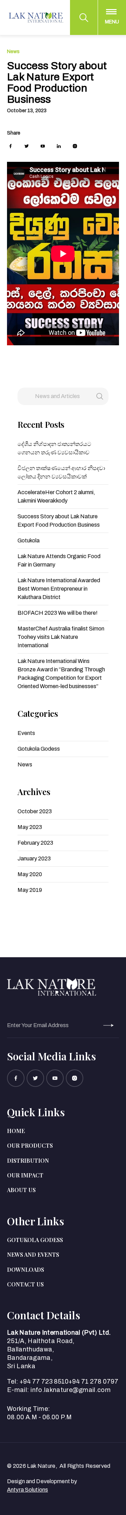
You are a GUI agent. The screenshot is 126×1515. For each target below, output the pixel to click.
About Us (21, 1189)
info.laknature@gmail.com (70, 1389)
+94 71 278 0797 (93, 1381)
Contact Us (25, 1284)
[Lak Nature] (35, 17)
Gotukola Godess (35, 1239)
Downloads (25, 1269)
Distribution (28, 1160)
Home (16, 1130)
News (13, 51)
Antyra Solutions (27, 1490)
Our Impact (25, 1175)
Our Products (30, 1145)
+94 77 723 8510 (44, 1381)
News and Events (33, 1254)
